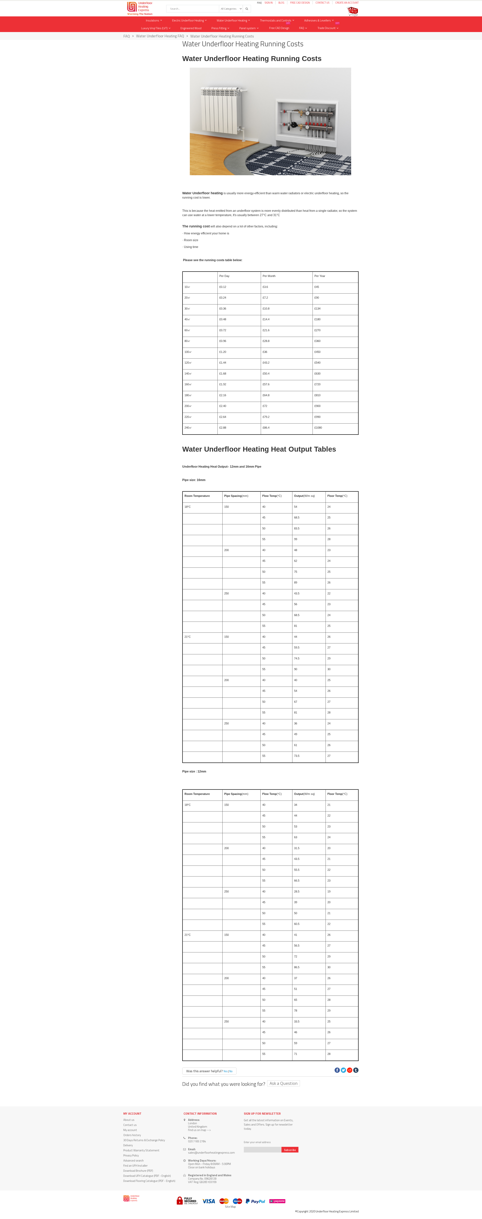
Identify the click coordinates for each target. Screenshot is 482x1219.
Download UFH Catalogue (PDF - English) (147, 1176)
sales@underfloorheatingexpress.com (211, 1152)
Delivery (128, 1145)
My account (130, 1130)
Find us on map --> (199, 1130)
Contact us (130, 1125)
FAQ (301, 28)
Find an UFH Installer (135, 1165)
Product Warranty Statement (141, 1150)
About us (128, 1120)
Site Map (230, 1206)
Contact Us (322, 2)
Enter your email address (257, 1142)
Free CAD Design (300, 2)
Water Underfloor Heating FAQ (160, 36)
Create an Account (347, 2)
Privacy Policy (131, 1155)
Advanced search (133, 1160)
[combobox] (208, 8)
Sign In (269, 2)
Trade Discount (328, 27)
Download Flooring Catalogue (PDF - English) (149, 1181)
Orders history (132, 1135)
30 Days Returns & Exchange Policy (144, 1140)
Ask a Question (283, 1083)
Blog (281, 2)
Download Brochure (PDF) (138, 1171)
